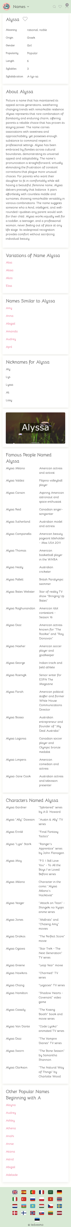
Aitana (10, 1151)
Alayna (11, 1105)
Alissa (9, 270)
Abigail (10, 323)
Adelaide (12, 1175)
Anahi (10, 1136)
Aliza (9, 278)
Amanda (12, 331)
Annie (10, 1144)
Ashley (10, 1120)
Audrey (11, 339)
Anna (9, 316)
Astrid (10, 1159)
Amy (9, 308)
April (9, 347)
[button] (54, 6)
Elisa (9, 286)
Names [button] (19, 6)
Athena (11, 1128)
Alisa (9, 262)
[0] (60, 6)
